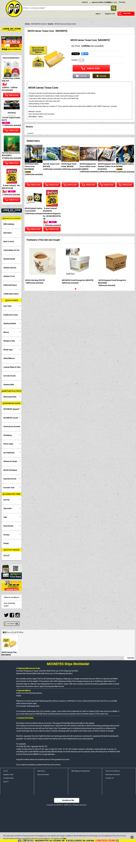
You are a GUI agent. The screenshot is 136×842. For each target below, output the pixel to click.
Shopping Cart (8, 778)
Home (5, 771)
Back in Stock (8, 241)
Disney (6, 543)
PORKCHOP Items (10, 285)
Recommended (43, 774)
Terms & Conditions (11, 597)
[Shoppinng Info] (11, 45)
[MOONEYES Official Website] (11, 38)
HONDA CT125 (9, 276)
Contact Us (109, 778)
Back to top (130, 658)
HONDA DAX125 (9, 268)
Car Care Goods (9, 376)
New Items (7, 233)
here (64, 838)
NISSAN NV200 (9, 259)
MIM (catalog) (8, 224)
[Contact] (11, 49)
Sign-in (98, 14)
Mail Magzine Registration (80, 771)
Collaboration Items (10, 294)
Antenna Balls (8, 385)
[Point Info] (11, 42)
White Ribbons (9, 358)
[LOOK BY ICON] (11, 29)
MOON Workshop (10, 470)
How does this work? (9, 604)
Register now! (110, 14)
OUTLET (6, 556)
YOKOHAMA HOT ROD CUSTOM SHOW (12, 250)
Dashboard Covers (10, 315)
